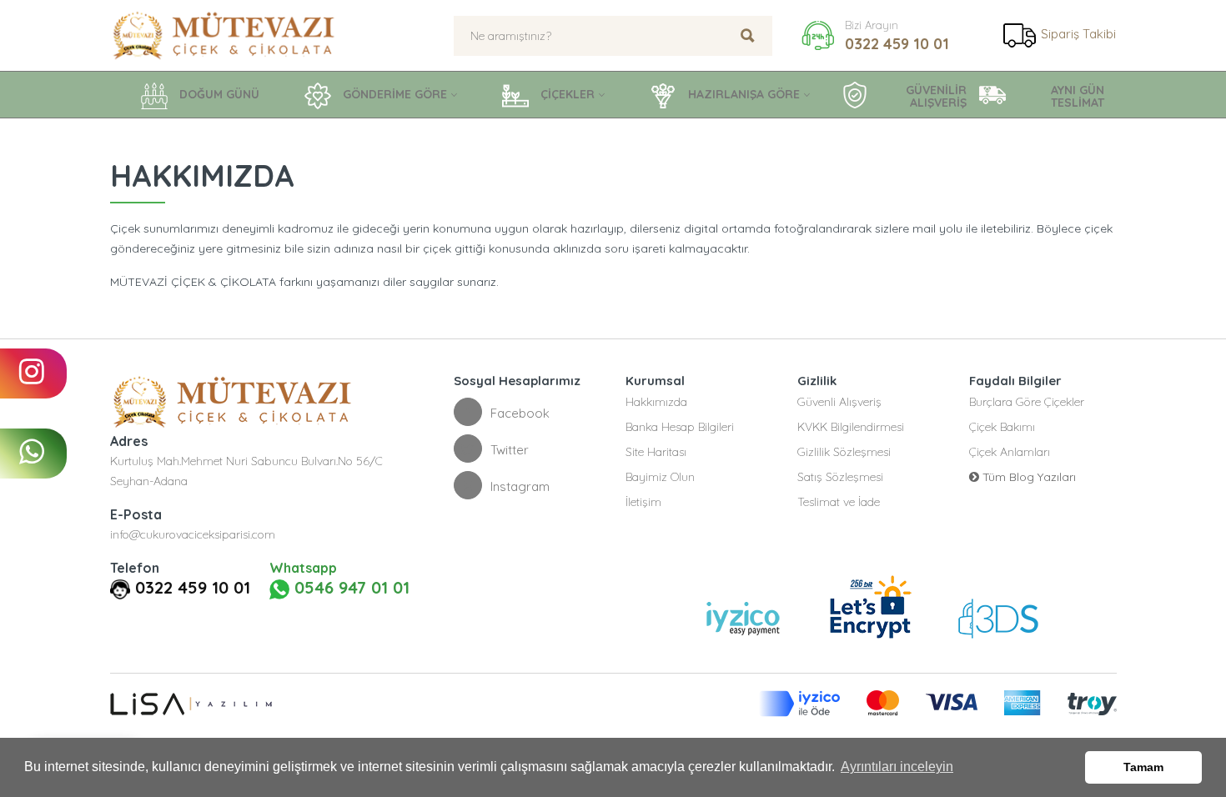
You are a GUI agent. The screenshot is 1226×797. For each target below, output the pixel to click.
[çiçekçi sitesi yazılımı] (191, 703)
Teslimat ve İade (838, 501)
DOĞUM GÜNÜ (217, 94)
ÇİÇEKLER (566, 94)
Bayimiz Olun (660, 476)
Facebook (520, 413)
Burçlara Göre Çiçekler (1026, 401)
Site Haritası (656, 451)
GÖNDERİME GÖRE (393, 94)
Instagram (520, 486)
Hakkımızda (656, 401)
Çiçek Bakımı (1002, 426)
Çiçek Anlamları (1009, 451)
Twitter (509, 450)
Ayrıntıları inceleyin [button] (897, 766)
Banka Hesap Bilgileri (680, 426)
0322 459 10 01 (897, 43)
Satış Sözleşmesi (840, 476)
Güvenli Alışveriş (839, 401)
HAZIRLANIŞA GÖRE (742, 94)
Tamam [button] (1143, 767)
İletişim (643, 501)
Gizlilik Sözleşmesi (844, 451)
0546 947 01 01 (349, 588)
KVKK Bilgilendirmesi (850, 426)
